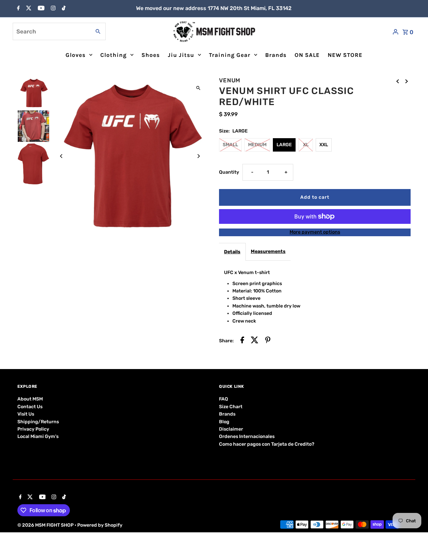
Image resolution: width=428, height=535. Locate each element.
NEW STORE (345, 55)
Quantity (229, 172)
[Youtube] (40, 8)
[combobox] (51, 31)
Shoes (150, 55)
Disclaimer (231, 429)
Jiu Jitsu (181, 55)
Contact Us (29, 407)
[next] (407, 81)
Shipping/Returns (38, 422)
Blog (224, 422)
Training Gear (229, 55)
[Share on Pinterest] (268, 341)
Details (232, 252)
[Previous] (61, 156)
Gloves (76, 55)
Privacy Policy (33, 429)
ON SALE (307, 55)
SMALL (230, 145)
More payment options (315, 232)
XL (306, 145)
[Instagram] (52, 8)
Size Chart (230, 407)
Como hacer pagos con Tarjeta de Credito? (266, 444)
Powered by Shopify (99, 525)
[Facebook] (17, 8)
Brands (276, 55)
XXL (323, 145)
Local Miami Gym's (38, 436)
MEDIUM (257, 145)
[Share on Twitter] (254, 341)
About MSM (30, 399)
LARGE (284, 145)
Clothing (113, 55)
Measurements (268, 251)
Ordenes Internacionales (247, 436)
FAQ (223, 399)
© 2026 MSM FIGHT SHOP (46, 525)
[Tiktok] (63, 8)
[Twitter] (27, 8)
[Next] (198, 156)
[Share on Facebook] (242, 341)
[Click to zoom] (198, 87)
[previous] (398, 81)
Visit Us (25, 414)
